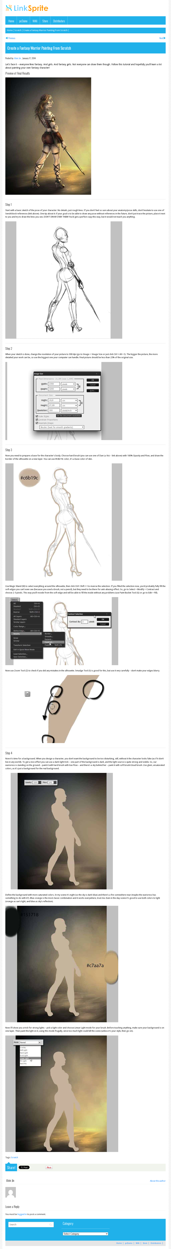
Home (11, 21)
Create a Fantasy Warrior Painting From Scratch (45, 30)
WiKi (35, 21)
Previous (11, 38)
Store (45, 21)
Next (161, 38)
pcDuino (23, 21)
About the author (158, 1181)
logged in (22, 1214)
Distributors (59, 21)
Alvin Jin (17, 58)
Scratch (17, 30)
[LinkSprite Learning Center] (27, 12)
